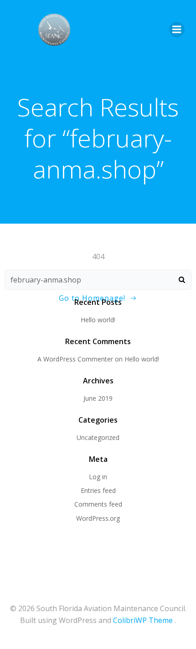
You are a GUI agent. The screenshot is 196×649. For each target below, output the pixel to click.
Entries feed (98, 490)
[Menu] (177, 29)
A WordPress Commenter (75, 359)
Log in (98, 476)
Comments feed (98, 504)
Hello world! (98, 319)
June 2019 (98, 398)
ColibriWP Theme (143, 620)
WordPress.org (98, 518)
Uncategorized (98, 437)
